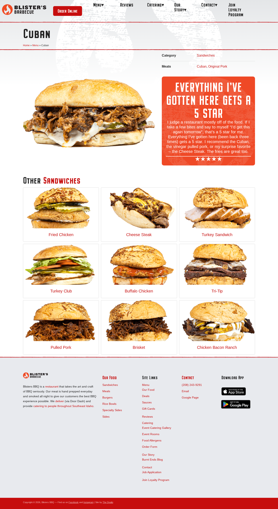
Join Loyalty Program (235, 9)
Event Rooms (150, 434)
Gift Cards (148, 408)
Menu (97, 5)
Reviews (126, 5)
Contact (208, 5)
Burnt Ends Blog (152, 459)
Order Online (68, 11)
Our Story (179, 7)
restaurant (51, 386)
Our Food (109, 377)
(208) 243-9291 (192, 384)
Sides (105, 416)
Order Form (149, 446)
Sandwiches (206, 55)
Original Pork (217, 66)
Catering (154, 5)
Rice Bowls (109, 403)
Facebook (74, 502)
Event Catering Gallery (156, 427)
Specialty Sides (112, 410)
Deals (145, 396)
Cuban (202, 66)
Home (26, 45)
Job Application (151, 472)
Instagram (88, 502)
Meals (106, 391)
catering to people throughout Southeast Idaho (63, 406)
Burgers (107, 397)
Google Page (190, 397)
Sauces (147, 402)
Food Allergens (151, 440)
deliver (59, 401)
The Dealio (108, 502)
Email (185, 391)
